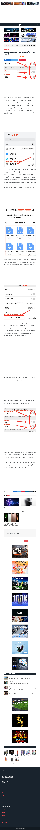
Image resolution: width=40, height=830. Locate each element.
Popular (5, 673)
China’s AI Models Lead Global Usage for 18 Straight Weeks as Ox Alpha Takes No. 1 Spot (11, 509)
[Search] (37, 25)
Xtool (3, 819)
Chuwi (3, 811)
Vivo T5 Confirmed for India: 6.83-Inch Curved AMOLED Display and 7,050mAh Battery (11, 524)
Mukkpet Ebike (4, 822)
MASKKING (4, 798)
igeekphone (23, 828)
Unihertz (3, 815)
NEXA (3, 796)
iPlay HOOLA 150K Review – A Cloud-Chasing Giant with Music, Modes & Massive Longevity (22, 694)
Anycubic (3, 818)
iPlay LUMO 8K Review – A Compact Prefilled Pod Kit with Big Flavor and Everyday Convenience (22, 688)
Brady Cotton (10, 56)
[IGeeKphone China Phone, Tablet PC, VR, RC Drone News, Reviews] (20, 24)
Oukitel (3, 820)
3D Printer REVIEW (12, 673)
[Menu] (3, 25)
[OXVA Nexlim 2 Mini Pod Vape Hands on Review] (6, 678)
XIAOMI (18, 673)
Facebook (3, 782)
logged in (11, 533)
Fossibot (3, 813)
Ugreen (3, 823)
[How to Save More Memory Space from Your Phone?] (20, 70)
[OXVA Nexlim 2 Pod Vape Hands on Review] (6, 682)
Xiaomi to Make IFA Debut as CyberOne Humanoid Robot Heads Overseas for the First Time (27, 509)
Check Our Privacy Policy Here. (7, 778)
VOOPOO (3, 793)
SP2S (3, 799)
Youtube (3, 783)
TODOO (3, 802)
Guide (6, 49)
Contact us (3, 777)
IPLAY (3, 800)
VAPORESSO (4, 792)
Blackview (3, 812)
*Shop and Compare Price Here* (7, 781)
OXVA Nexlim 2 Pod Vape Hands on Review (18, 683)
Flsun (3, 816)
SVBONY (3, 809)
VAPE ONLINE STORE (5, 791)
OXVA (3, 795)
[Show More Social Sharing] (27, 60)
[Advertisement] (20, 14)
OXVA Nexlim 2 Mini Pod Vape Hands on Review (19, 678)
